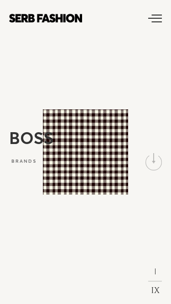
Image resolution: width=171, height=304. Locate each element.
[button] (153, 162)
